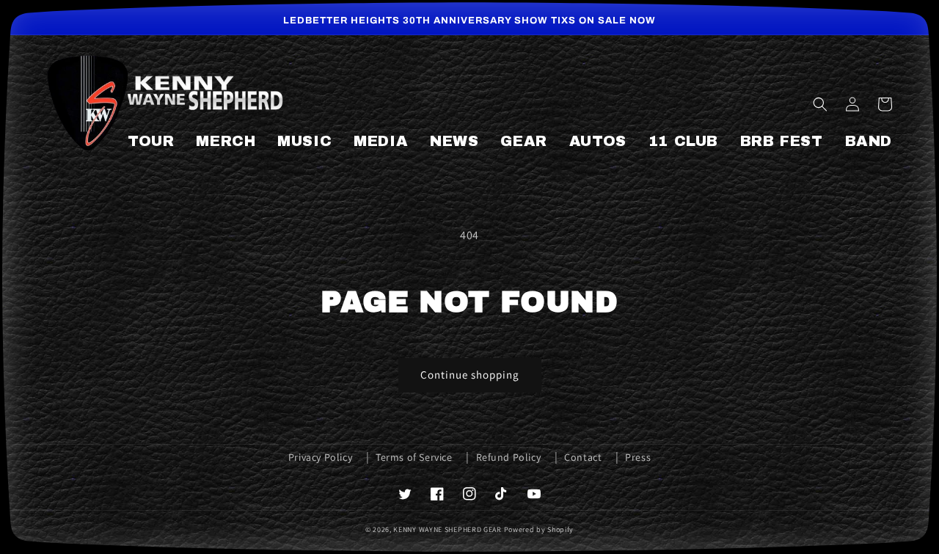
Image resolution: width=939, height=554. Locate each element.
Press (638, 457)
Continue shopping (469, 375)
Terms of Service (414, 457)
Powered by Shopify (539, 529)
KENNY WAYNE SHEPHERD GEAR (447, 529)
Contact (583, 457)
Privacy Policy (320, 457)
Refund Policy (508, 457)
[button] (820, 104)
